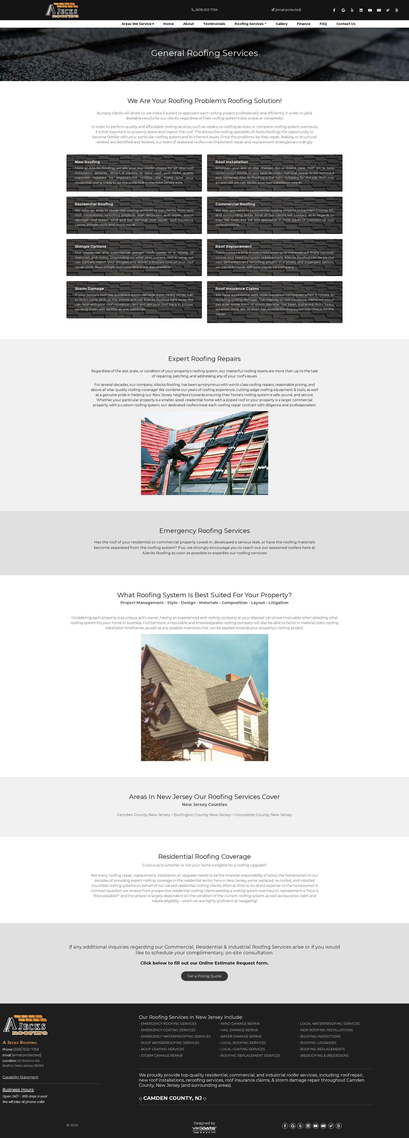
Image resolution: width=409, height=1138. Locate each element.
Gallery (282, 24)
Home (168, 24)
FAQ (323, 24)
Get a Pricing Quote (204, 976)
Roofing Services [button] (249, 24)
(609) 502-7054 (206, 10)
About (188, 24)
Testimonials (214, 24)
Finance (303, 24)
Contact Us (346, 24)
